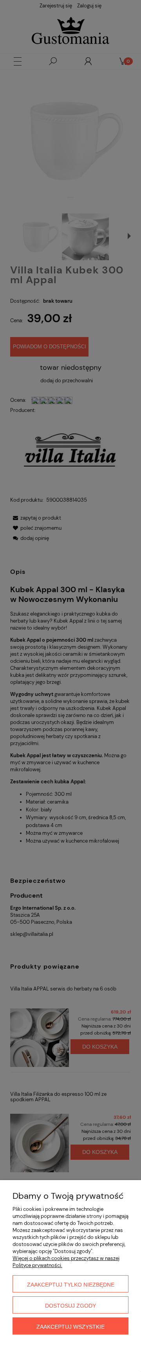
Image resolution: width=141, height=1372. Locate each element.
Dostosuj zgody (70, 1306)
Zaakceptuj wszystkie (70, 1327)
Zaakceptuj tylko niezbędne (70, 1284)
